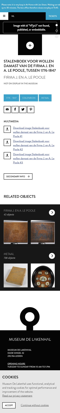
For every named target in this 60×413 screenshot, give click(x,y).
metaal (45, 97)
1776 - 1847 (11, 97)
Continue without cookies (35, 405)
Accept (9, 405)
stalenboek (29, 97)
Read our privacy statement (17, 396)
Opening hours (16, 363)
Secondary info (15, 176)
